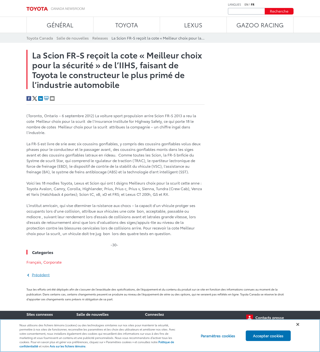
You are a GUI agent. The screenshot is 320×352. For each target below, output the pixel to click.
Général (60, 25)
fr (252, 4)
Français (33, 262)
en (246, 4)
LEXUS (193, 25)
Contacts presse (269, 317)
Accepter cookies (268, 335)
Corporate (52, 262)
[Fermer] (298, 324)
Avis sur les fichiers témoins (68, 346)
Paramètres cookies (218, 335)
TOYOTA (126, 25)
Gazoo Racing (260, 25)
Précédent (41, 274)
